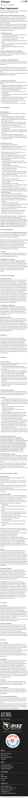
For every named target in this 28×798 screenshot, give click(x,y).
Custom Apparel (3, 5)
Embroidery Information (7, 766)
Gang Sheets (4, 776)
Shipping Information (6, 757)
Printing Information (6, 765)
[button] (24, 1)
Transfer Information (6, 768)
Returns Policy (4, 755)
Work (2, 774)
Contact (3, 780)
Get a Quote (4, 778)
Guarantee (3, 759)
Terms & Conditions (6, 753)
